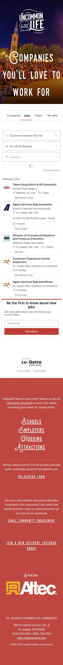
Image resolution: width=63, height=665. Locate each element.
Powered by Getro (51, 170)
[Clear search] (56, 135)
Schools (31, 422)
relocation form (31, 477)
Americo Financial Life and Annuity (31, 208)
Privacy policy (23, 371)
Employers (31, 430)
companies (14, 115)
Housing (31, 439)
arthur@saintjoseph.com (31, 638)
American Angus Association (28, 242)
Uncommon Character (20, 403)
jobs (27, 115)
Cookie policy (39, 371)
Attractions (31, 447)
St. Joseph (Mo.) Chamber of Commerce (35, 266)
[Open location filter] (56, 157)
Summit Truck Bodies (24, 188)
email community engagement (31, 521)
